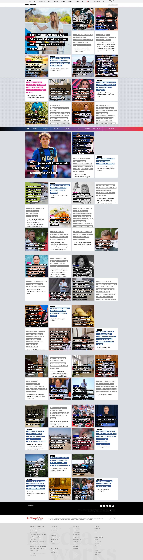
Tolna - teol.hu (33, 555)
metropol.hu (97, 528)
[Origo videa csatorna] (110, 506)
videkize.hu (75, 546)
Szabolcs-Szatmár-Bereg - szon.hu (38, 553)
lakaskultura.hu (76, 532)
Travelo (70, 1)
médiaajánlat (113, 510)
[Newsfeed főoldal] (30, 506)
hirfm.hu (96, 554)
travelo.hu (75, 541)
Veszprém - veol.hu (55, 528)
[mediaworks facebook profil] (110, 518)
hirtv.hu (53, 541)
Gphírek (77, 1)
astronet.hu (75, 529)
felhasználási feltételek (93, 510)
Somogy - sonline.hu (34, 551)
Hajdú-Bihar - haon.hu (35, 543)
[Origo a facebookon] (101, 506)
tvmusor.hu (75, 548)
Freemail (63, 1)
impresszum (108, 510)
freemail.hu (97, 539)
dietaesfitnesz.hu (77, 543)
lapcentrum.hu (98, 544)
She (82, 1)
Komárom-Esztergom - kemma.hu (38, 548)
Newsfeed (56, 1)
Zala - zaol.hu (54, 530)
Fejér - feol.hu (33, 539)
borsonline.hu (76, 556)
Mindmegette (42, 1)
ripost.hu (97, 526)
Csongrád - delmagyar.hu (36, 536)
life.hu (96, 530)
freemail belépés (113, 5)
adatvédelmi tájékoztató (82, 510)
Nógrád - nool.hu (34, 550)
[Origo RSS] (113, 506)
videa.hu (97, 543)
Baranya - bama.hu (34, 530)
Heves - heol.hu (33, 544)
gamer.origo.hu (76, 534)
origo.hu (53, 543)
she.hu (96, 531)
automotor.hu (76, 530)
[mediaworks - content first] (35, 518)
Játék (104, 1)
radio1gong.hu (98, 552)
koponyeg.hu (98, 541)
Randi (89, 1)
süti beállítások (102, 510)
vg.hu (52, 550)
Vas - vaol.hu (54, 526)
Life (35, 1)
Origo (30, 1)
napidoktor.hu (76, 537)
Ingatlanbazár (97, 1)
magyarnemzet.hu (55, 537)
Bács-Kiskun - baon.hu (35, 529)
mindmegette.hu (77, 539)
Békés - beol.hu (33, 532)
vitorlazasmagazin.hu (78, 544)
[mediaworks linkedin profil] (114, 518)
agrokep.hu (54, 552)
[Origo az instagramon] (107, 506)
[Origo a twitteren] (104, 506)
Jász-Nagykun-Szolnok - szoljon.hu (38, 546)
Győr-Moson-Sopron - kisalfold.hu (38, 541)
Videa (49, 1)
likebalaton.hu (76, 536)
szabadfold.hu (54, 539)
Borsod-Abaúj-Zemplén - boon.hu (38, 534)
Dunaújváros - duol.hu (35, 537)
